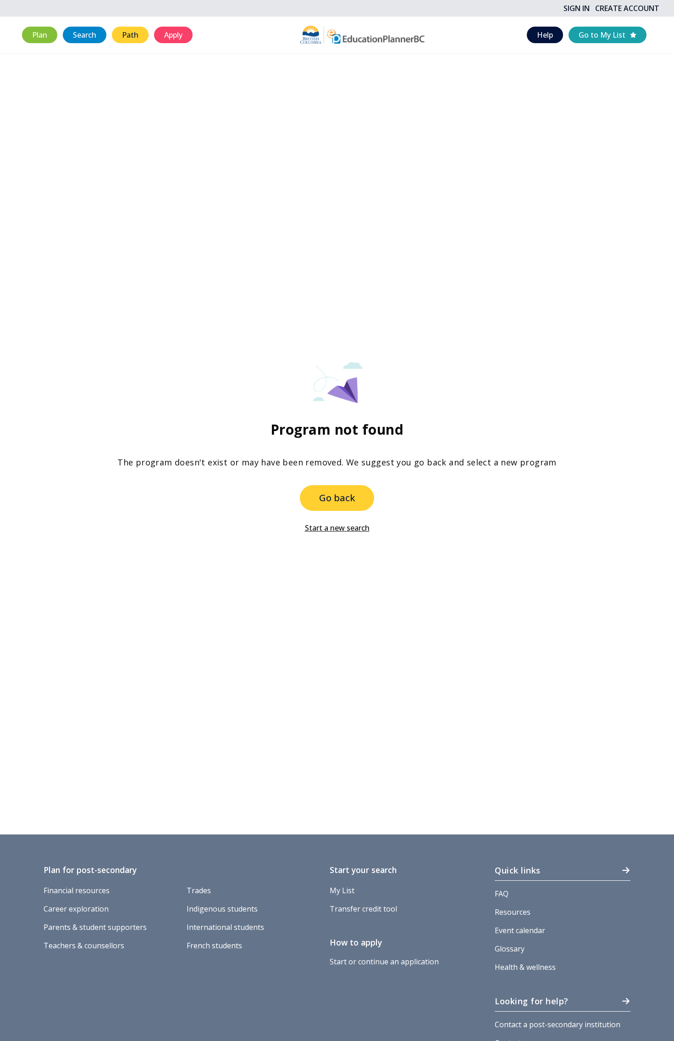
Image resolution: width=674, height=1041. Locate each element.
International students (225, 927)
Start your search (363, 869)
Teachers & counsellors (84, 945)
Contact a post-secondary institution (557, 1024)
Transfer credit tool (363, 909)
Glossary (510, 949)
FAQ (501, 894)
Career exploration (76, 909)
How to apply (356, 942)
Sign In (577, 8)
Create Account (627, 8)
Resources (512, 912)
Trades (199, 890)
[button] (39, 35)
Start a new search (337, 528)
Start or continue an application (384, 962)
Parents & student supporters (95, 927)
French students (214, 945)
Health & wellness (525, 967)
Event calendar (520, 930)
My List (342, 890)
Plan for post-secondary (90, 869)
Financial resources (77, 890)
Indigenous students (222, 909)
